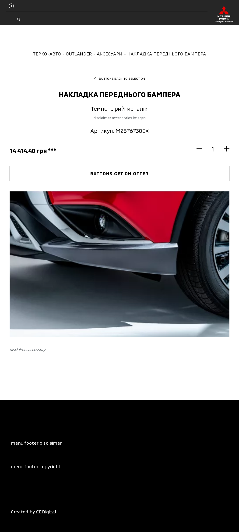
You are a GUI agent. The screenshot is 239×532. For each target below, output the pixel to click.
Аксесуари (109, 53)
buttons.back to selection (122, 78)
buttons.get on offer (119, 173)
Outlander (79, 53)
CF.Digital (46, 511)
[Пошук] (18, 19)
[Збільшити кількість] (223, 148)
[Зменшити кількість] (202, 148)
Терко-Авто (47, 53)
